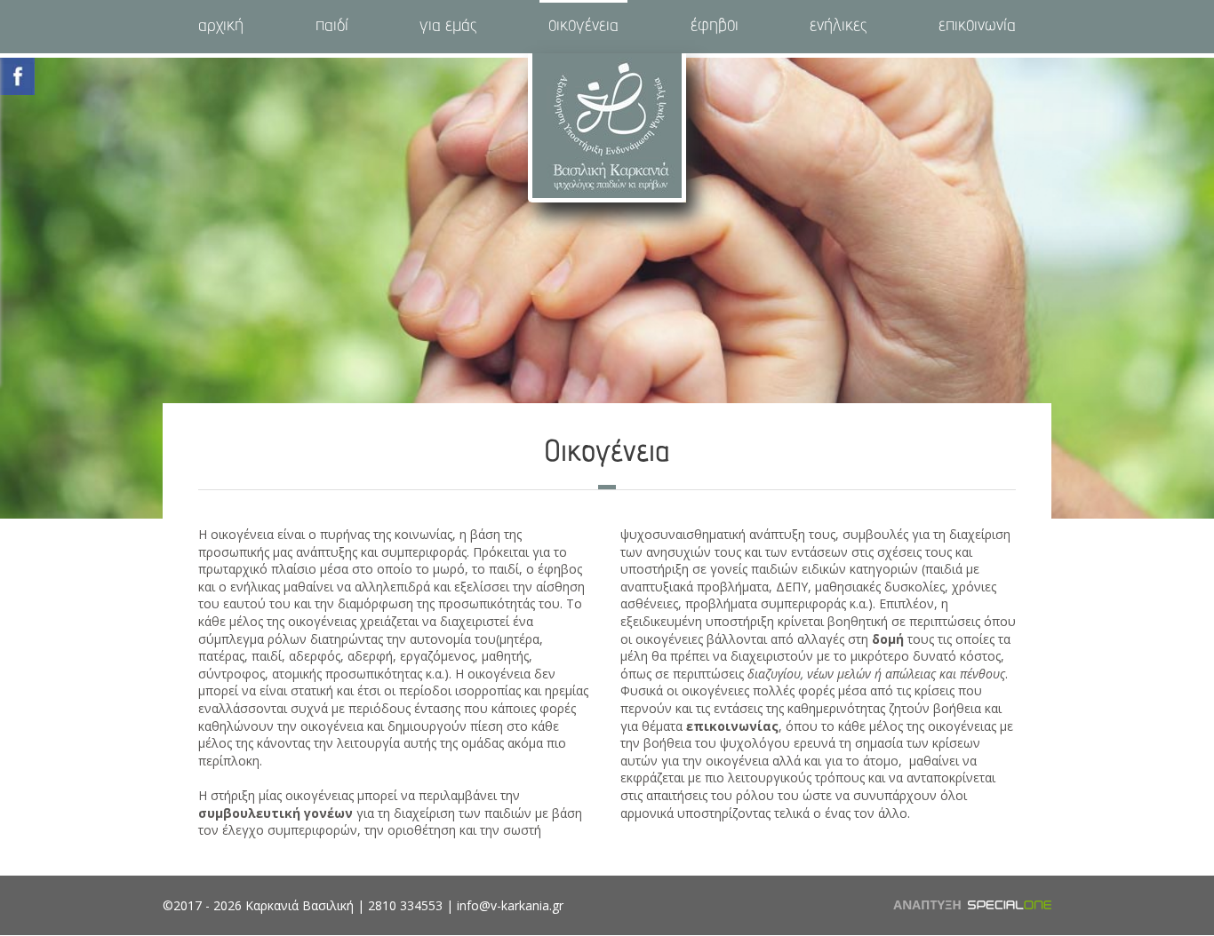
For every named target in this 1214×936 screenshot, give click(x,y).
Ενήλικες (838, 27)
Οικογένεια (583, 27)
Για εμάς (447, 27)
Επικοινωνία (977, 27)
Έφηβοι (715, 27)
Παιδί (331, 27)
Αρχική (221, 27)
